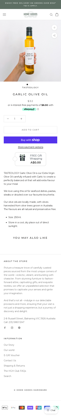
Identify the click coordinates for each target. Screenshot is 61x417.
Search (7, 376)
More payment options (30, 147)
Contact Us (10, 360)
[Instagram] (12, 327)
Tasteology (30, 87)
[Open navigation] (4, 14)
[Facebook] (5, 327)
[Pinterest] (19, 327)
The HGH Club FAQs (15, 371)
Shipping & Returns (14, 365)
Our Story (9, 344)
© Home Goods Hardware (30, 390)
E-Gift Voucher (12, 355)
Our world (9, 350)
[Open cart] (57, 14)
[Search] (51, 14)
